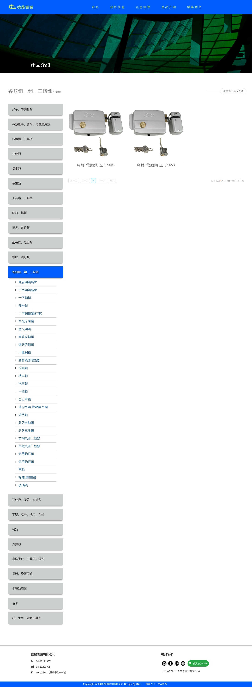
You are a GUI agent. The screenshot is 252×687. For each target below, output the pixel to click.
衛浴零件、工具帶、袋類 (28, 559)
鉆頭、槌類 (19, 213)
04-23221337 (43, 661)
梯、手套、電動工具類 (26, 618)
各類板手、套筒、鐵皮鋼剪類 (31, 124)
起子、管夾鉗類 (22, 109)
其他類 (16, 154)
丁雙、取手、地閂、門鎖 (28, 514)
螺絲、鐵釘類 (21, 257)
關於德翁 (117, 7)
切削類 (16, 168)
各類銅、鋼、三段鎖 (25, 272)
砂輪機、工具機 (22, 139)
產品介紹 (169, 7)
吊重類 (16, 183)
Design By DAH (132, 684)
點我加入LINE (200, 663)
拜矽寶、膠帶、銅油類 (26, 500)
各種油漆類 (19, 588)
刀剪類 (16, 544)
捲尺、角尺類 (21, 228)
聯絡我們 (194, 7)
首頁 (95, 7)
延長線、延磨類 (22, 242)
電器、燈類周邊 (22, 573)
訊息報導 (143, 7)
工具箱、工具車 (22, 198)
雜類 (15, 529)
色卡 (15, 603)
